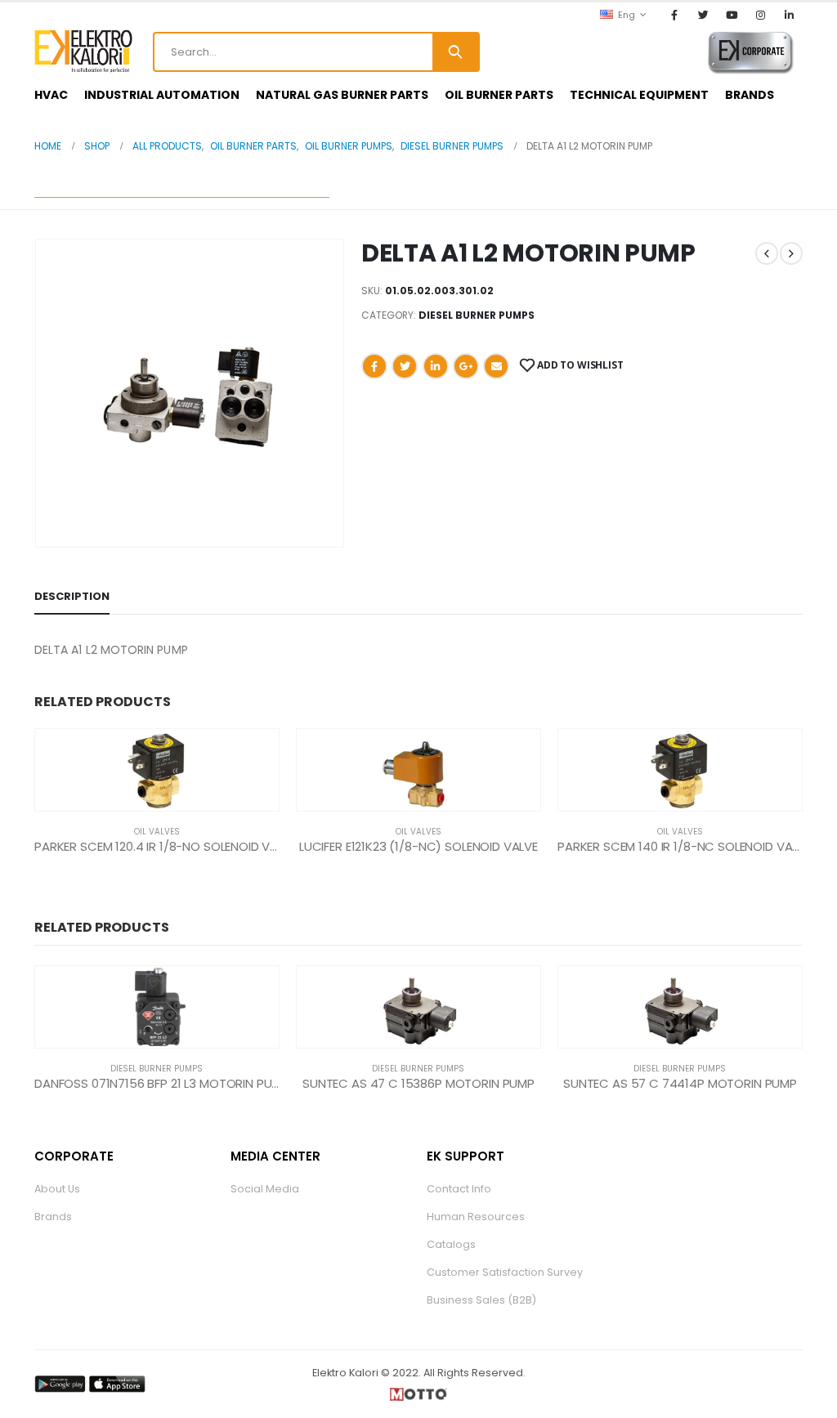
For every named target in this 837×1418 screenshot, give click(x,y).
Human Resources (476, 1216)
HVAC (51, 95)
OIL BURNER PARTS (499, 95)
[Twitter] (703, 14)
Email (496, 366)
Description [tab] (72, 596)
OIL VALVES (157, 831)
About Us (57, 1189)
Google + (466, 366)
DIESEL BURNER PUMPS (476, 315)
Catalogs (451, 1244)
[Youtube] (731, 14)
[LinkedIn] (789, 14)
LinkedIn (436, 366)
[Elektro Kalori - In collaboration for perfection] (83, 51)
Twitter (405, 366)
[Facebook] (674, 14)
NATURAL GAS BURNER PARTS (342, 95)
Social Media (265, 1189)
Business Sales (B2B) (481, 1300)
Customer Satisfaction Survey (505, 1272)
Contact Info (459, 1189)
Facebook (374, 366)
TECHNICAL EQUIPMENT (639, 95)
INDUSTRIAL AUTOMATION (161, 95)
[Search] (455, 52)
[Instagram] (761, 14)
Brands (53, 1216)
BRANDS (749, 95)
